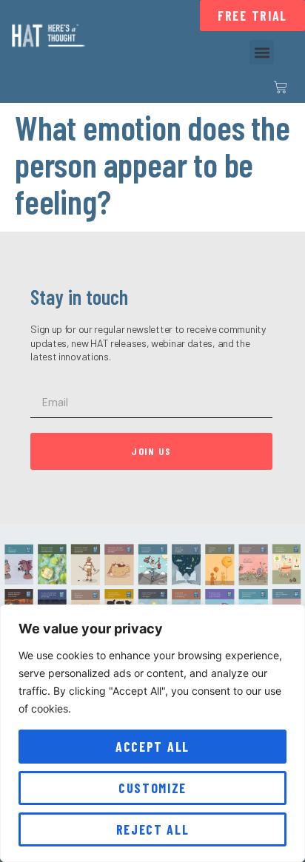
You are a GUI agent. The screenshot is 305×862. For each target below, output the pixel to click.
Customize (152, 788)
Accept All (152, 746)
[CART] (280, 87)
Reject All (153, 829)
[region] (152, 733)
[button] (261, 52)
